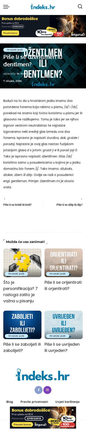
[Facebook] (39, 390)
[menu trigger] (7, 6)
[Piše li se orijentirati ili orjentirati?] (64, 262)
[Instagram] (47, 390)
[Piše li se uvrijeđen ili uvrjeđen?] (64, 325)
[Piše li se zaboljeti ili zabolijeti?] (22, 325)
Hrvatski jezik (15, 49)
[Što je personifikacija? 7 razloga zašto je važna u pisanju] (22, 262)
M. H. (20, 73)
